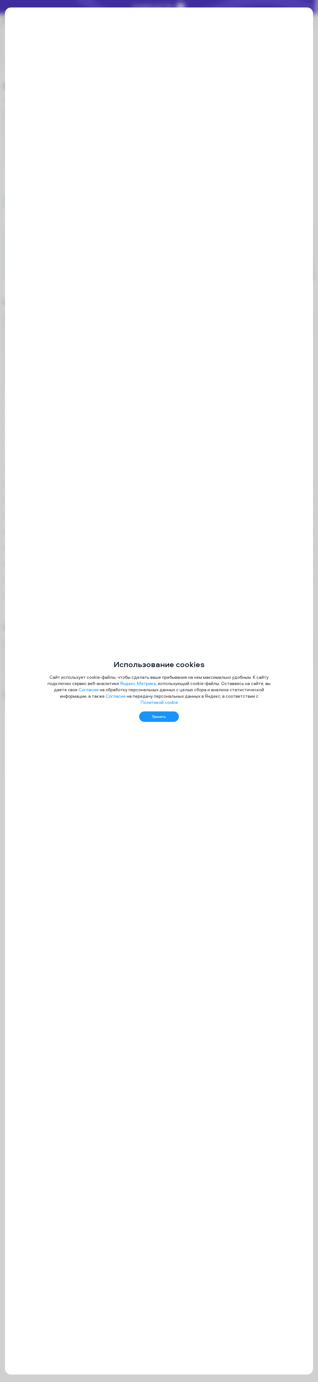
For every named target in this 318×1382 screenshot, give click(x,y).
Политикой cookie (159, 702)
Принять (159, 716)
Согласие (89, 690)
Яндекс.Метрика (138, 683)
